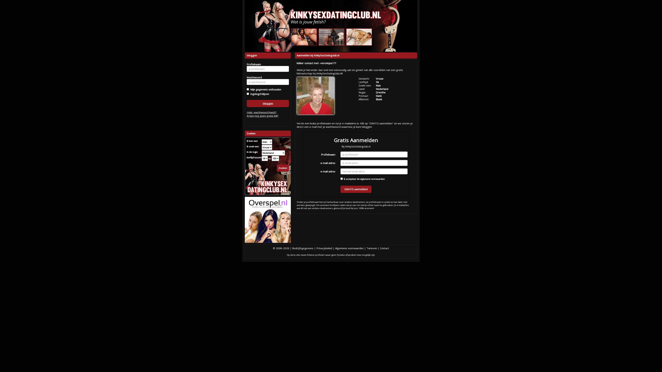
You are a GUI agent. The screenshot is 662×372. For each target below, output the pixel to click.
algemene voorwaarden (372, 178)
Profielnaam (328, 154)
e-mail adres (327, 163)
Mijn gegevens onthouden (265, 89)
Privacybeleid (324, 248)
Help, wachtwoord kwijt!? (262, 112)
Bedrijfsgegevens (302, 248)
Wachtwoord (253, 77)
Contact (384, 248)
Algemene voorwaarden (349, 248)
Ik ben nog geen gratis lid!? (262, 115)
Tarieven (372, 248)
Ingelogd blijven (259, 94)
